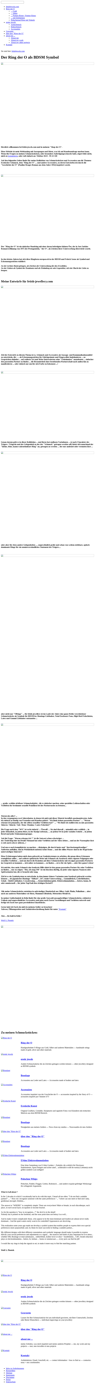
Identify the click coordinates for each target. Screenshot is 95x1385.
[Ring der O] (6, 1038)
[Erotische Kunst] (8, 1101)
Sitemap (9, 1373)
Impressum (10, 1375)
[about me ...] (6, 1334)
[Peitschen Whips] (8, 1174)
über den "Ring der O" (33, 1136)
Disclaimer (10, 1377)
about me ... (27, 1339)
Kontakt (25, 1355)
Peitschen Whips (29, 1179)
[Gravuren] (6, 1308)
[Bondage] (5, 1070)
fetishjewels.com (18, 51)
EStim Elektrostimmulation (35, 1160)
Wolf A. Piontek (7, 920)
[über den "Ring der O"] (11, 1131)
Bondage (25, 1075)
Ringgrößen (10, 1371)
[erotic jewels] (7, 1054)
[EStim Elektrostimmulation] (12, 1155)
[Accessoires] (6, 1085)
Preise (8, 1380)
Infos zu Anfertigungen (15, 1368)
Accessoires (26, 1089)
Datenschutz (11, 1382)
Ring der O (26, 1042)
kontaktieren (13, 156)
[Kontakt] (5, 1350)
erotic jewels (27, 1059)
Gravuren (26, 1313)
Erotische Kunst (29, 1106)
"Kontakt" (62, 909)
